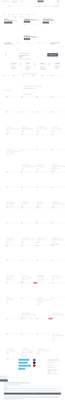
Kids (10, 16)
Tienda (4, 14)
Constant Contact (21, 398)
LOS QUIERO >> (8, 22)
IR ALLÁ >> (27, 21)
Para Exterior (21, 16)
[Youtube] (34, 365)
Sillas (13, 14)
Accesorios (22, 14)
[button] (34, 14)
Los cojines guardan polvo (9, 43)
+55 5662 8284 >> (50, 362)
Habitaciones (28, 14)
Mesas (9, 14)
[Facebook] (34, 360)
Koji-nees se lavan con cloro (55, 43)
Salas (17, 14)
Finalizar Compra (4, 380)
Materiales (15, 16)
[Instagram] (34, 363)
